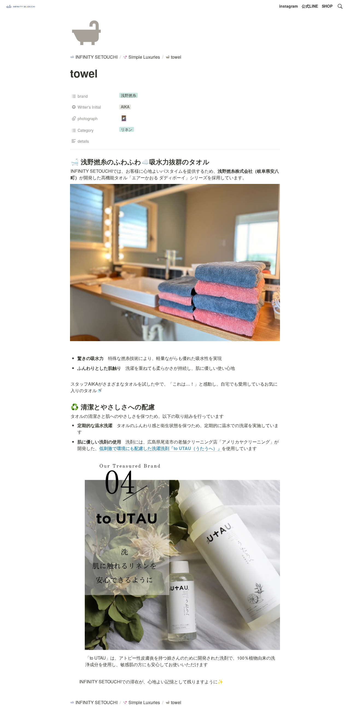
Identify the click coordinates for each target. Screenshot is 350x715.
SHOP (327, 6)
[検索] (340, 6)
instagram (288, 6)
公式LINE (310, 6)
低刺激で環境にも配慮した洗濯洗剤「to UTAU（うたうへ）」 (160, 448)
